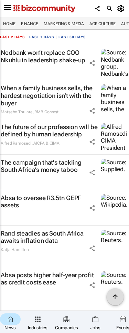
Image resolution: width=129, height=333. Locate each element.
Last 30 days (72, 37)
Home (9, 23)
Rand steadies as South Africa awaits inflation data (42, 237)
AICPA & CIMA (46, 143)
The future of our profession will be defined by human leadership (49, 130)
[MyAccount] (122, 8)
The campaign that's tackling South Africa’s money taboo (41, 166)
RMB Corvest (46, 112)
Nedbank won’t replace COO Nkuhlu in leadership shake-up (43, 56)
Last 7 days (41, 37)
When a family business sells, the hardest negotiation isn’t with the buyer (47, 95)
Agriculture (102, 23)
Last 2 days (12, 37)
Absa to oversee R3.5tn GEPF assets (41, 201)
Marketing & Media (64, 23)
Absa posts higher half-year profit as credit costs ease (47, 278)
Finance (29, 23)
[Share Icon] (92, 63)
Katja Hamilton (15, 249)
